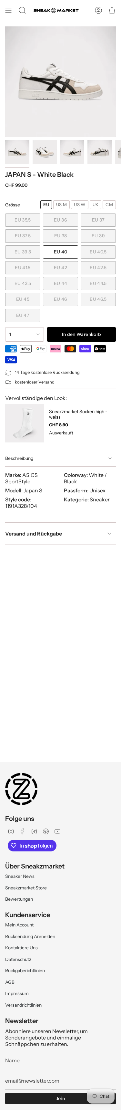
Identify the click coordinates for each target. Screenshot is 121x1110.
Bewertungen (19, 899)
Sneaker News (20, 876)
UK (96, 204)
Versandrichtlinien (23, 1005)
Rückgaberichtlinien (25, 970)
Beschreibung (19, 458)
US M (61, 204)
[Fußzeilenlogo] (21, 789)
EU (46, 204)
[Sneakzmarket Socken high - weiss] (24, 423)
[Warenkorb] (112, 10)
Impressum (17, 993)
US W (79, 204)
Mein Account (19, 925)
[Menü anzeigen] (8, 10)
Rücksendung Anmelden (30, 936)
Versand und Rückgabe (33, 533)
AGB (10, 982)
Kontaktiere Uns (21, 948)
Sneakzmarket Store (26, 888)
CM (109, 204)
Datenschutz (18, 959)
